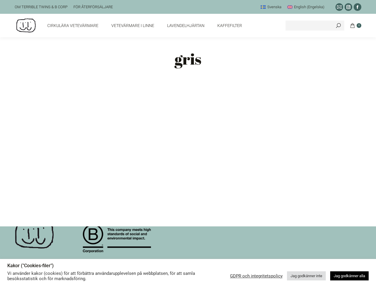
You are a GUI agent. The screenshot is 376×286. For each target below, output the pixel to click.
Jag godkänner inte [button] (306, 276)
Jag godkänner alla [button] (349, 276)
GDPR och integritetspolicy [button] (256, 276)
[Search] (338, 26)
